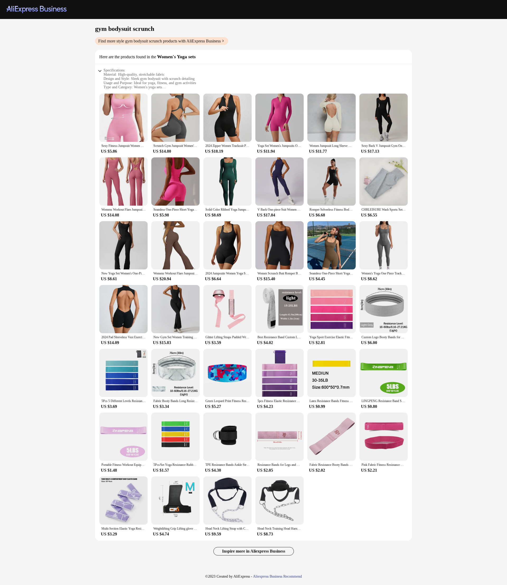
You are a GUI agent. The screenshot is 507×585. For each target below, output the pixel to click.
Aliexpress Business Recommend (277, 576)
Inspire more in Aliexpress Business (253, 551)
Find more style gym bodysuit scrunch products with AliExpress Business (159, 41)
